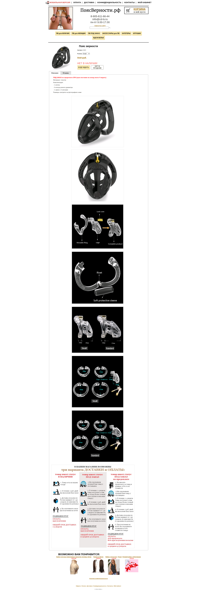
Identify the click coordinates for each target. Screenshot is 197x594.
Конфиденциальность (109, 2)
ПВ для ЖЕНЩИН (78, 33)
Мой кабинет (144, 2)
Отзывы (66, 73)
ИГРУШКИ (137, 33)
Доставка (89, 2)
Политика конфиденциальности (98, 578)
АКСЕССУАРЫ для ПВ (110, 33)
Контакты (129, 2)
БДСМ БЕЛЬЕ (98, 38)
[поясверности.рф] (61, 29)
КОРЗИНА (139, 9)
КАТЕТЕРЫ (126, 33)
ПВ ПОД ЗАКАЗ (94, 33)
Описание (54, 73)
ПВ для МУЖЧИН (62, 33)
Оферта (78, 586)
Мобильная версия (59, 2)
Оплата (77, 2)
